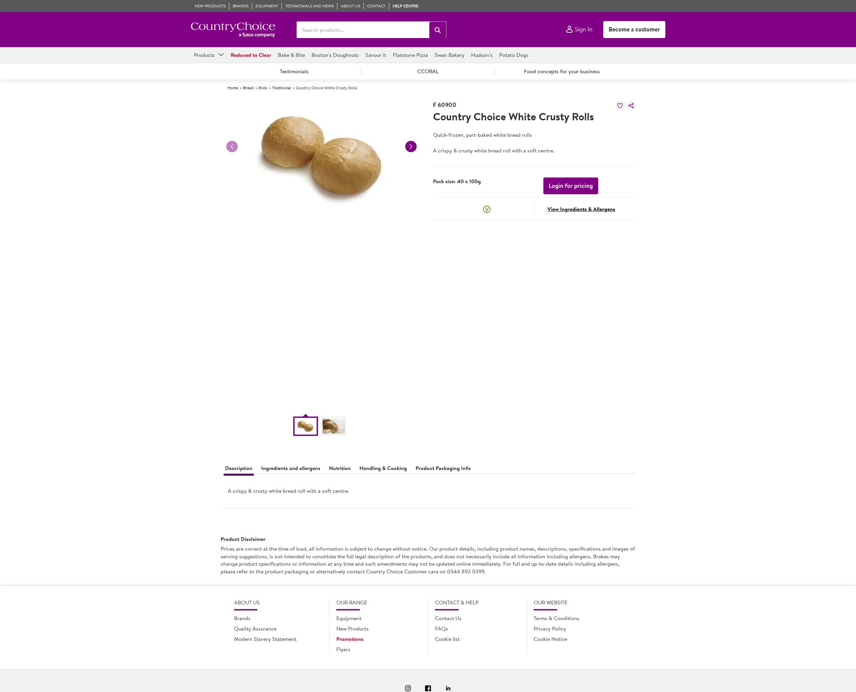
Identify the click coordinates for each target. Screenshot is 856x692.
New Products (352, 628)
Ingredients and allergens (290, 468)
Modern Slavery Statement (265, 639)
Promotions (349, 639)
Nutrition (340, 468)
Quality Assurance (255, 628)
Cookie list (447, 639)
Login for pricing (571, 186)
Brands (242, 618)
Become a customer (634, 29)
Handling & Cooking (383, 468)
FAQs (441, 628)
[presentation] (428, 493)
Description (238, 468)
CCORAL (428, 71)
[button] (437, 30)
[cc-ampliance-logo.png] (233, 30)
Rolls (262, 88)
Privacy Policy (550, 628)
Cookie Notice (550, 639)
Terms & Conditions (556, 618)
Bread (248, 88)
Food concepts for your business (562, 71)
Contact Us (448, 618)
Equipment (348, 618)
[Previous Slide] (232, 146)
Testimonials (294, 71)
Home (232, 88)
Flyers (343, 649)
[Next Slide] (411, 146)
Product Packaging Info (443, 468)
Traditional (281, 88)
